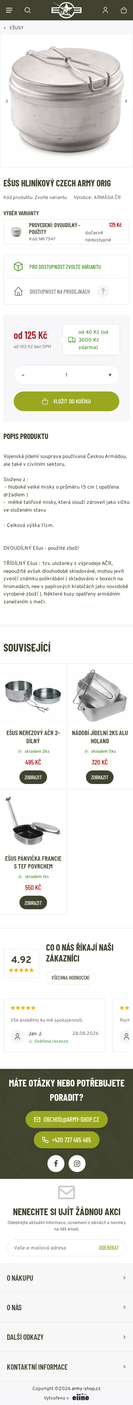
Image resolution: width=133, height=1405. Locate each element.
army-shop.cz (86, 1388)
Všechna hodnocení (70, 977)
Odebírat (109, 1247)
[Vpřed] (126, 101)
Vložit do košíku (72, 401)
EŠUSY (17, 27)
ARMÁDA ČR (107, 197)
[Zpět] (7, 101)
